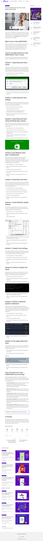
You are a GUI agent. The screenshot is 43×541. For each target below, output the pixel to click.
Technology (7, 5)
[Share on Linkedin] (3, 26)
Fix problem (6, 435)
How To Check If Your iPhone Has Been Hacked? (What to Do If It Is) (7, 466)
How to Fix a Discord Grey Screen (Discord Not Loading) (36, 32)
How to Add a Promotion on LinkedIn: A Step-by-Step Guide (37, 44)
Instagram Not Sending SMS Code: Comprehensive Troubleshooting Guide (11, 441)
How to (10, 435)
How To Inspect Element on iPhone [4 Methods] (7, 493)
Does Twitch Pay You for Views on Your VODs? (36, 23)
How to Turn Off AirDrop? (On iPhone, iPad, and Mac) (7, 517)
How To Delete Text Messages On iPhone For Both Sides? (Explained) (8, 479)
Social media (20, 1)
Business (27, 1)
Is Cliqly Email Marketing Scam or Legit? (23, 441)
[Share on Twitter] (3, 21)
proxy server (26, 259)
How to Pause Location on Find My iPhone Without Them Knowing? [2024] (8, 454)
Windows (6, 157)
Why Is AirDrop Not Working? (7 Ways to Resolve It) (7, 505)
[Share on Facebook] (3, 19)
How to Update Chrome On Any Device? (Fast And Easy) (18, 411)
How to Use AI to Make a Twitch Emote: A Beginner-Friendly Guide (36, 15)
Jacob (14, 27)
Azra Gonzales (5, 460)
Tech (24, 1)
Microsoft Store (10, 45)
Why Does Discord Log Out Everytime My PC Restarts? (37, 27)
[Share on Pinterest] (3, 23)
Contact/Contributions (13, 1)
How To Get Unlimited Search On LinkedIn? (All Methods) (36, 38)
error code (9, 124)
